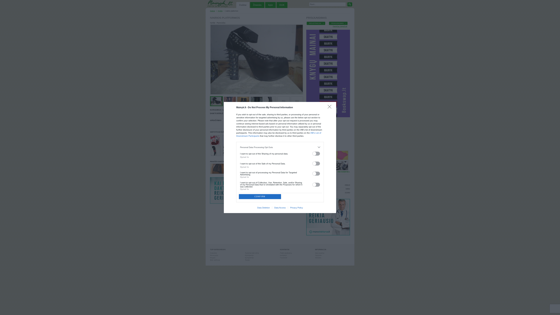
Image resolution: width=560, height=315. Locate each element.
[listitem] (280, 147)
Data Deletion (263, 207)
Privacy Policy (296, 207)
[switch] (316, 154)
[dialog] (280, 157)
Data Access (280, 207)
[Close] (330, 107)
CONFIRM (259, 196)
